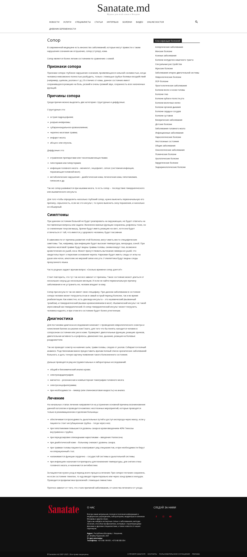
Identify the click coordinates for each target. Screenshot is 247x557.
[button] (196, 22)
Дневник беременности (62, 28)
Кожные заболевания (165, 55)
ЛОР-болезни (161, 81)
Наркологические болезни (168, 137)
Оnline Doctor (155, 22)
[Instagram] (163, 516)
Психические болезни (165, 154)
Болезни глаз (161, 94)
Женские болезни (163, 51)
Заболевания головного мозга (170, 128)
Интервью (112, 22)
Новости (54, 22)
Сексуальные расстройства (168, 64)
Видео (139, 22)
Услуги (67, 22)
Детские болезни (163, 124)
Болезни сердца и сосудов (168, 111)
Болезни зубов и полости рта (169, 98)
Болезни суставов (164, 115)
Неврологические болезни (168, 77)
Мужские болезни (164, 68)
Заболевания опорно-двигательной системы (177, 72)
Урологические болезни (167, 158)
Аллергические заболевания (169, 47)
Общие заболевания (165, 145)
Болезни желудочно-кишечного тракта (174, 59)
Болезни (127, 22)
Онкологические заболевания (170, 150)
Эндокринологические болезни (170, 167)
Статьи (99, 22)
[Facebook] (156, 516)
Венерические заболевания (168, 120)
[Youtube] (170, 516)
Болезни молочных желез (167, 102)
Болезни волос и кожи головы (170, 89)
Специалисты (83, 22)
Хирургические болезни (166, 162)
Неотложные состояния (167, 141)
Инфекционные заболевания (169, 132)
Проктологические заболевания (171, 85)
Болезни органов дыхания (168, 107)
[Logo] (63, 509)
